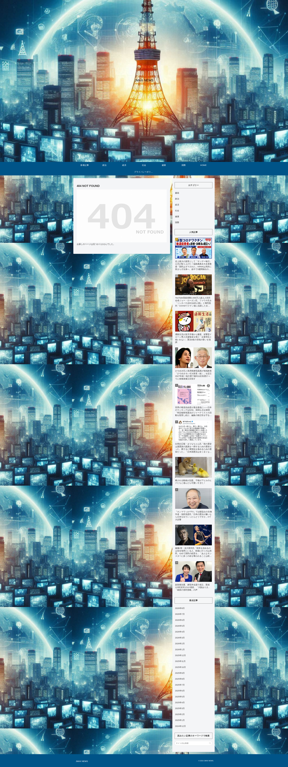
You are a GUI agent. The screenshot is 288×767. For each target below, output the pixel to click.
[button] (210, 743)
